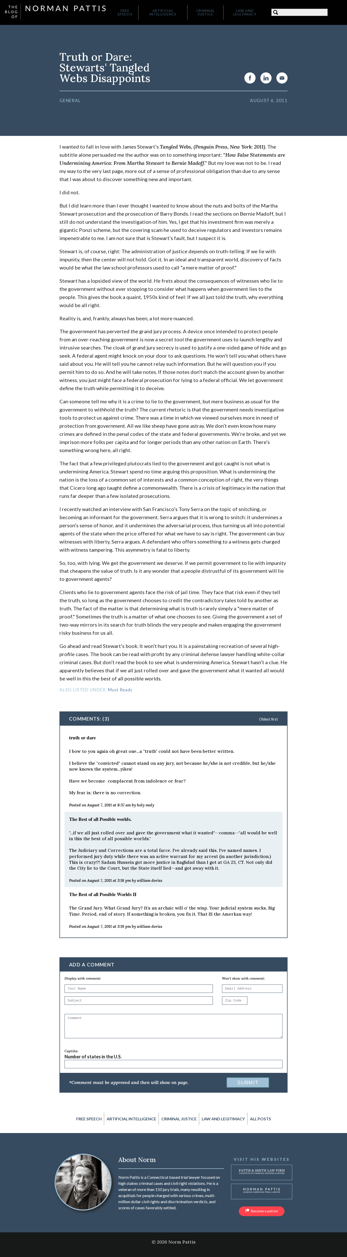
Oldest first (268, 719)
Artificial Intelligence (163, 12)
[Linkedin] (266, 78)
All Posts (260, 1118)
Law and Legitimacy (245, 12)
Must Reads (120, 689)
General (70, 100)
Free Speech (124, 12)
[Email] (282, 78)
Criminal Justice (205, 12)
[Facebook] (250, 78)
